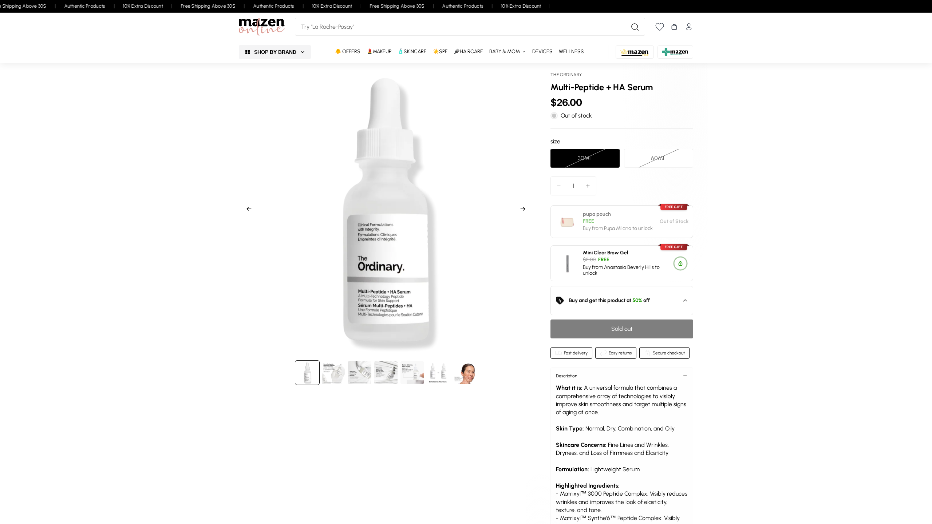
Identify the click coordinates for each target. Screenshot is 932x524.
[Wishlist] (659, 27)
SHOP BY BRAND (275, 52)
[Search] (635, 27)
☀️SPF (440, 51)
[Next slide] (525, 210)
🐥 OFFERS (347, 51)
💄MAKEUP (379, 51)
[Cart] (674, 27)
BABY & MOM (504, 51)
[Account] (688, 26)
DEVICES (542, 51)
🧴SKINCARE (412, 51)
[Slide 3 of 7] (359, 372)
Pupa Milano (617, 228)
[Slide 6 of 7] (438, 372)
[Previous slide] (247, 210)
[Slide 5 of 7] (412, 372)
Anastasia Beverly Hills (629, 267)
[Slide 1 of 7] (307, 372)
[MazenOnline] (262, 27)
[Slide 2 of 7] (333, 372)
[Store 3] (675, 52)
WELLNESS (571, 51)
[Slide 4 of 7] (386, 372)
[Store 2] (635, 52)
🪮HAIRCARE (468, 51)
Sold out (622, 328)
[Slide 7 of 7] (464, 372)
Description (566, 375)
